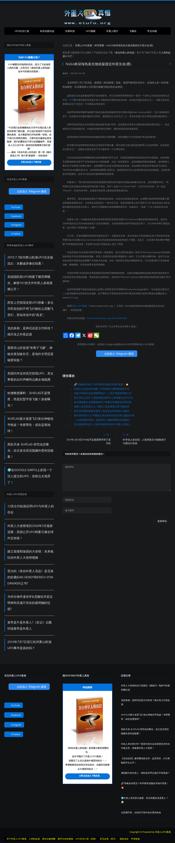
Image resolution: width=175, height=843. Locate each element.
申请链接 (135, 838)
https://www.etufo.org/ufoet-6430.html (107, 318)
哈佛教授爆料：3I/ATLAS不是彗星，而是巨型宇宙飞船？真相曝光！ (28, 399)
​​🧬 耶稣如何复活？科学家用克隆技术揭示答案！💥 (101, 384)
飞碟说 (132, 31)
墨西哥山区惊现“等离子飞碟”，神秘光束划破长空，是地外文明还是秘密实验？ (30, 354)
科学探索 (99, 45)
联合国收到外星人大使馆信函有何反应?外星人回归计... (103, 424)
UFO (81, 52)
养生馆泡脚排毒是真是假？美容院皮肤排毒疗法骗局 (101, 411)
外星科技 (70, 31)
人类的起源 (34, 838)
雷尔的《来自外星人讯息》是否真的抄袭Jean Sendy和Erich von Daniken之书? (30, 577)
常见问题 (152, 31)
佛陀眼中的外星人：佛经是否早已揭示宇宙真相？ (145, 772)
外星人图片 (112, 31)
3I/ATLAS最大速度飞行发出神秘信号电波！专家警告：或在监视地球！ (30, 424)
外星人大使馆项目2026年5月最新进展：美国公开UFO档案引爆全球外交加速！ (30, 532)
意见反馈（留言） (109, 838)
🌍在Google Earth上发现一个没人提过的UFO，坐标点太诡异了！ (29, 476)
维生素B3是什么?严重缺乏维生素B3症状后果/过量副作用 (104, 415)
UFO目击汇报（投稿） (86, 838)
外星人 (155, 52)
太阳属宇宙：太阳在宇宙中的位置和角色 (141, 812)
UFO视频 (90, 31)
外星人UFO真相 (83, 45)
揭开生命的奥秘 (65, 838)
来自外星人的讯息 (124, 52)
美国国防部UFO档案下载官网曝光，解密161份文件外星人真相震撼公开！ (29, 283)
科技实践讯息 (47, 31)
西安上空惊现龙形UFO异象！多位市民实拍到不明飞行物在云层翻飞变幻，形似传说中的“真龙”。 (30, 308)
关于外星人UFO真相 (16, 838)
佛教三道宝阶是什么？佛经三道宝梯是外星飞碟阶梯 (101, 406)
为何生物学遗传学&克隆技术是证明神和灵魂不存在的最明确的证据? (30, 602)
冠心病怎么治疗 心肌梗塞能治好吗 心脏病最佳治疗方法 (103, 397)
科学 (71, 99)
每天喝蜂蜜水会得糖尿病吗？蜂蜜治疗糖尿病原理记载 (102, 402)
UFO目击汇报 (22, 31)
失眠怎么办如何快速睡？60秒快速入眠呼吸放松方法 (101, 388)
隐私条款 (124, 838)
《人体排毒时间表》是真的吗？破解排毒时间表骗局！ (102, 419)
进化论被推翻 (48, 838)
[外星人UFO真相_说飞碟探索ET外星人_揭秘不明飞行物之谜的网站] (87, 15)
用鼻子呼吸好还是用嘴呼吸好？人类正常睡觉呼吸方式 (102, 393)
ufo (72, 297)
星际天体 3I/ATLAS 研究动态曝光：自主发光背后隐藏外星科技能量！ (30, 450)
